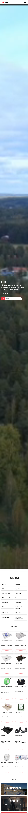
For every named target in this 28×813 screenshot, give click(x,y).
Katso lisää (14, 779)
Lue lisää (14, 790)
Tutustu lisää (5, 293)
